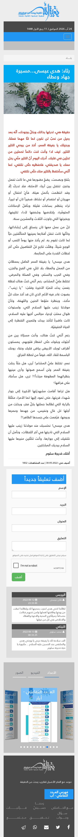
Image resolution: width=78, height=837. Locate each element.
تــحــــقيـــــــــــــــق (39, 817)
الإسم (62, 488)
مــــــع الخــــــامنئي (62, 807)
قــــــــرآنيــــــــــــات (17, 807)
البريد (63, 505)
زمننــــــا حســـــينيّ (39, 805)
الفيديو (35, 672)
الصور (19, 672)
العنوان (62, 521)
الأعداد (51, 672)
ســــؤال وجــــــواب (62, 815)
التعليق (62, 538)
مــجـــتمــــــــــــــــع (16, 817)
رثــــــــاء (69, 58)
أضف (18, 577)
